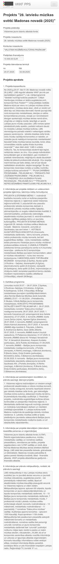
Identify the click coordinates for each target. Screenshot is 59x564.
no (4, 68)
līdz (20, 68)
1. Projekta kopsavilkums (14, 86)
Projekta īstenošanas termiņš (16, 64)
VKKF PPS (23, 4)
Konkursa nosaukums (13, 46)
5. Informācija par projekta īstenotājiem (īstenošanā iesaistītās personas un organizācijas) (26, 429)
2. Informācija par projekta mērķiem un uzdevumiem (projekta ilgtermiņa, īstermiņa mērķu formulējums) (26, 190)
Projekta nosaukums (12, 36)
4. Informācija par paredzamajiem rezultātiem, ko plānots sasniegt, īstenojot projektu (25, 378)
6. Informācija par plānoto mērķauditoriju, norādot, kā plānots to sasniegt (26, 467)
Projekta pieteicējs (11, 27)
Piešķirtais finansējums (13, 55)
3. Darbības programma (13, 281)
